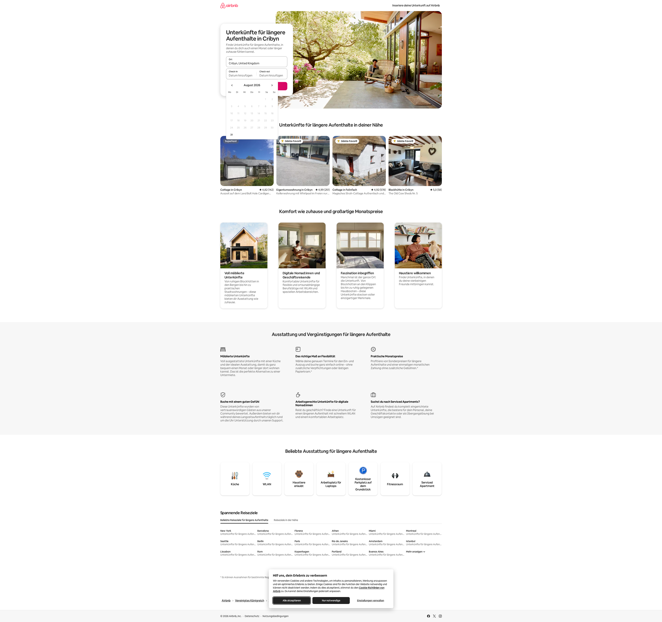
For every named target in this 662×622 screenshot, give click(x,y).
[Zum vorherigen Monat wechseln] (232, 85)
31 (231, 134)
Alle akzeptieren (291, 600)
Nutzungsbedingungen (276, 616)
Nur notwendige (331, 600)
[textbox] (241, 75)
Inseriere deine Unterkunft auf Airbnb (416, 5)
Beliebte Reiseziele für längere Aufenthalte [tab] (244, 520)
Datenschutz (252, 616)
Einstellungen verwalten (370, 600)
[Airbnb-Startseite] (229, 5)
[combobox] (257, 63)
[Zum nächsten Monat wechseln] (272, 85)
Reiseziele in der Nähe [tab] (286, 520)
